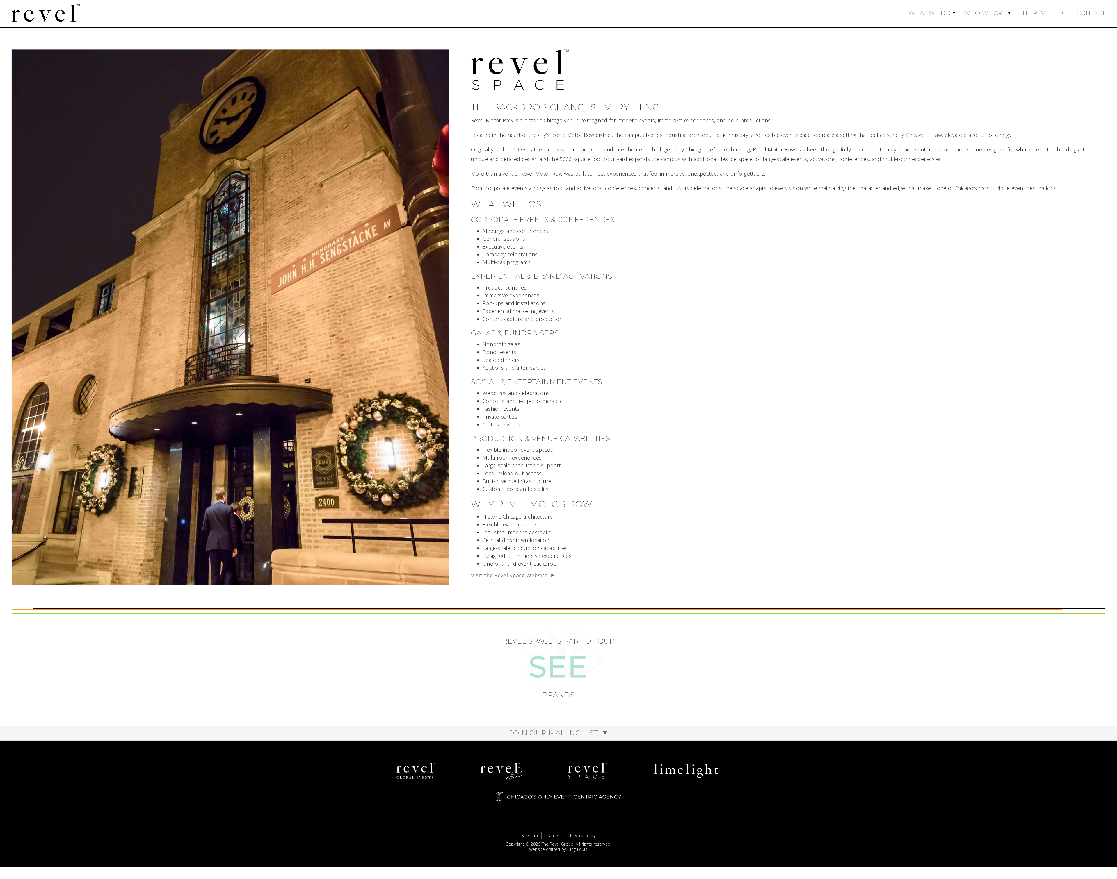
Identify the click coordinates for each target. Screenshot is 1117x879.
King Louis (577, 849)
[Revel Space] (587, 771)
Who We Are (985, 13)
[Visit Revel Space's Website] (520, 68)
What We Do (929, 13)
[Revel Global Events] (416, 771)
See (558, 666)
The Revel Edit (1043, 13)
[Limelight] (686, 770)
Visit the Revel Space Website (509, 575)
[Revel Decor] (502, 771)
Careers (553, 835)
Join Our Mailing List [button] (555, 733)
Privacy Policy (582, 835)
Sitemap (530, 835)
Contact (1091, 13)
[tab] (558, 733)
